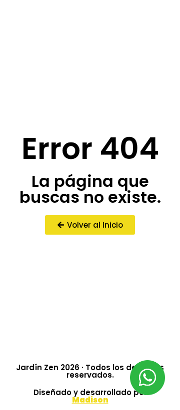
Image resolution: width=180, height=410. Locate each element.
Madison (90, 400)
